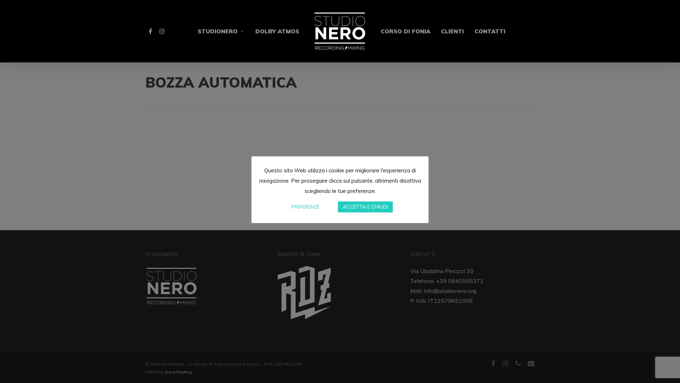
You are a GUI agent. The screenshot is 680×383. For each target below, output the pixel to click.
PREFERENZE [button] (305, 207)
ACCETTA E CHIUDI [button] (365, 207)
